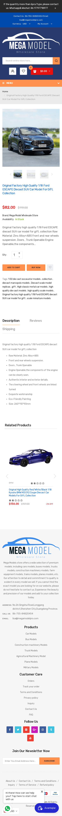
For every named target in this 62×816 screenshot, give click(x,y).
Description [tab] (11, 321)
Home (5, 91)
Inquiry (31, 703)
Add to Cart (13, 267)
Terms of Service (27, 785)
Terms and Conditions (31, 692)
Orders (31, 681)
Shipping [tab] (8, 329)
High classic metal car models (32, 286)
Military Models (31, 667)
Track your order (31, 686)
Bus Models (31, 639)
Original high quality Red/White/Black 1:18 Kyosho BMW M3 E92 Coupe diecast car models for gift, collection (30, 492)
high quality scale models (40, 290)
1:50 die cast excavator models (24, 279)
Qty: (4, 254)
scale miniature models (39, 298)
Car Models (31, 633)
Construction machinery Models (31, 645)
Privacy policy (31, 697)
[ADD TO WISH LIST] (38, 501)
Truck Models (31, 650)
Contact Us (31, 709)
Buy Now (36, 267)
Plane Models (31, 662)
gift (14, 286)
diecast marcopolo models (16, 283)
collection (47, 279)
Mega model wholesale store (23, 215)
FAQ (31, 714)
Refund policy (47, 785)
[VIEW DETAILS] (31, 501)
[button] (38, 483)
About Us (10, 781)
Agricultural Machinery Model (31, 656)
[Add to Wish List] (50, 267)
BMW (11, 483)
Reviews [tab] (36, 321)
